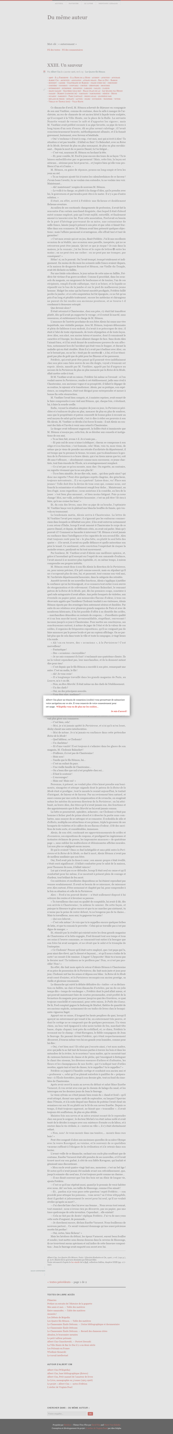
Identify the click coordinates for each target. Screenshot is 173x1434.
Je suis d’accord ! (119, 711)
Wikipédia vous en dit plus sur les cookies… (77, 706)
